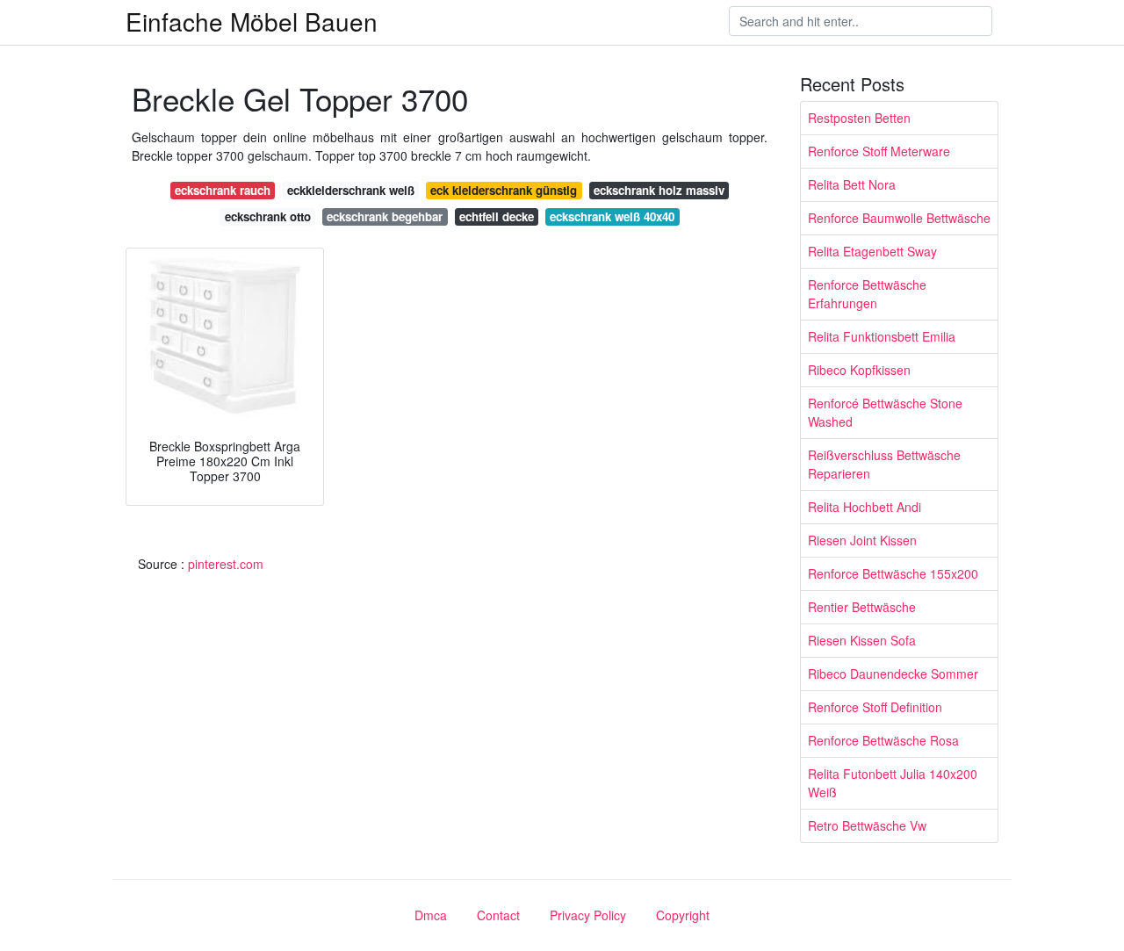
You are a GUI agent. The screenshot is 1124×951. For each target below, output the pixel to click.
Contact (498, 915)
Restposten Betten (859, 117)
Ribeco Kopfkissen (859, 369)
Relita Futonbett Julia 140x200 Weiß (892, 783)
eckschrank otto (268, 216)
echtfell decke (496, 216)
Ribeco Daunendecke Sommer (893, 673)
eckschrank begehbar (385, 216)
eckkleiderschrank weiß (350, 190)
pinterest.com (225, 564)
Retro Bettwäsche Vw (867, 825)
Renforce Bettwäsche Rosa (883, 740)
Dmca (430, 915)
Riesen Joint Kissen (862, 540)
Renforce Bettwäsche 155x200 (893, 573)
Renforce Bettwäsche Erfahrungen (867, 294)
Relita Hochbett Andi (864, 506)
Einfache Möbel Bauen (252, 21)
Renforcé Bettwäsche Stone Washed (885, 412)
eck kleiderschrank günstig (503, 190)
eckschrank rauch (222, 190)
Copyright (683, 915)
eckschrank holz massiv (659, 190)
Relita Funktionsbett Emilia (881, 336)
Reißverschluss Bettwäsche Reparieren (884, 464)
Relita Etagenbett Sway (872, 251)
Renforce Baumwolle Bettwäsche (899, 218)
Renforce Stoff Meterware (879, 151)
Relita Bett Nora (852, 184)
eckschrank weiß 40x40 (612, 216)
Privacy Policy (588, 915)
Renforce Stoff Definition (875, 707)
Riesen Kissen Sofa (862, 640)
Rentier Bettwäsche (862, 607)
